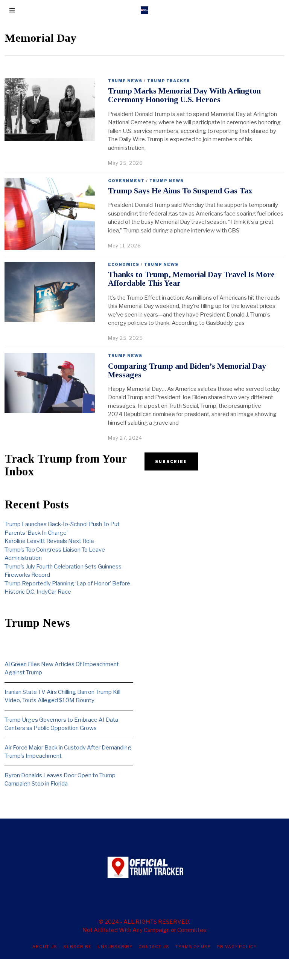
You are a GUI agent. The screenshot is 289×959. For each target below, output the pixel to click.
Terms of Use (193, 946)
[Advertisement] (208, 534)
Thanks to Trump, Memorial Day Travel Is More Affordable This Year (191, 279)
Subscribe (77, 946)
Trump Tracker (168, 80)
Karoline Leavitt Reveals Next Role (49, 541)
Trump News (125, 80)
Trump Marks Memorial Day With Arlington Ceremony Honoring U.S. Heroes (184, 95)
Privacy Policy (237, 946)
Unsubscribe (114, 946)
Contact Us (153, 946)
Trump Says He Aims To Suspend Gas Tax (180, 190)
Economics (123, 264)
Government (126, 180)
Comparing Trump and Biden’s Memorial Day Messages (187, 370)
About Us (44, 946)
